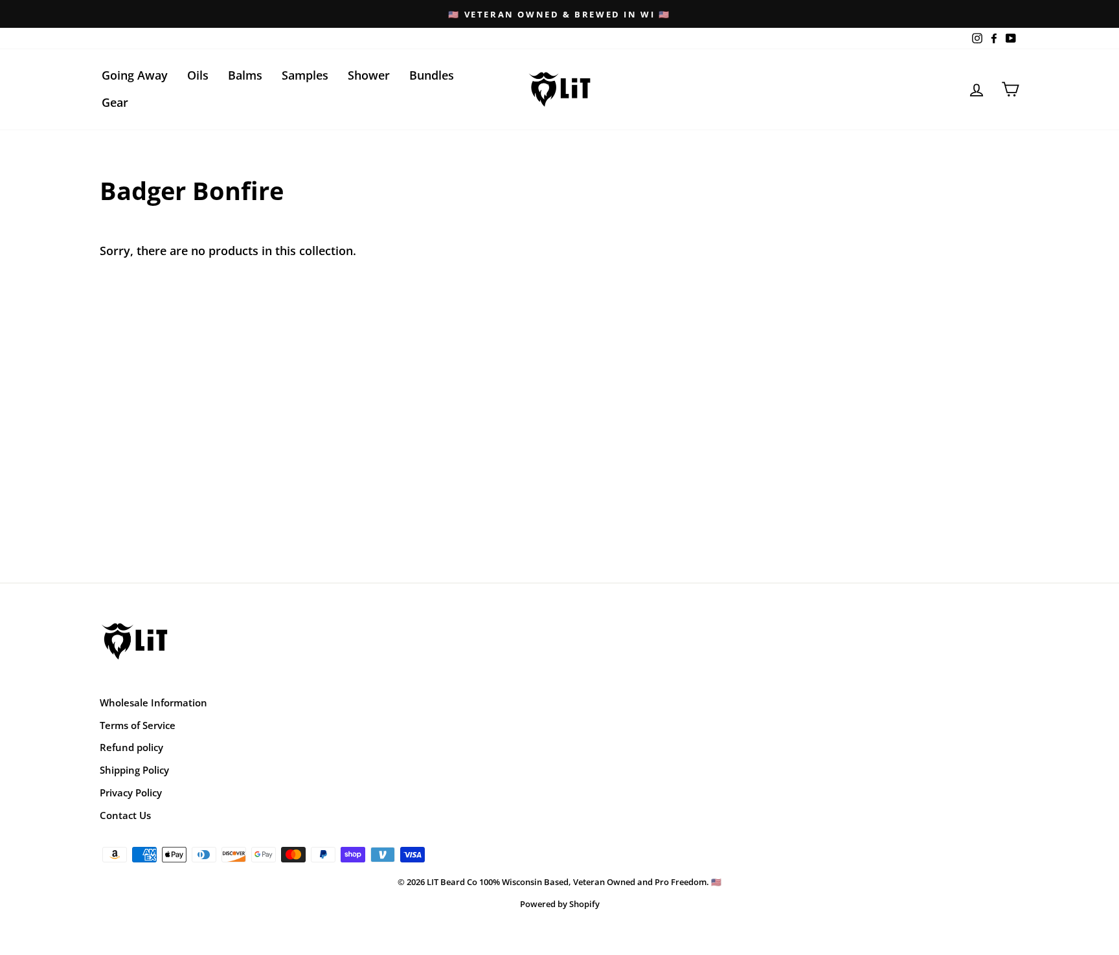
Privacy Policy (131, 792)
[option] (559, 13)
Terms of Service (137, 725)
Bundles (431, 75)
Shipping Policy (134, 769)
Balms (245, 75)
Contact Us (125, 815)
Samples (305, 75)
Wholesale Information (153, 702)
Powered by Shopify (560, 904)
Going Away (135, 75)
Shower (369, 75)
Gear (115, 102)
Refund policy (131, 747)
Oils (198, 75)
